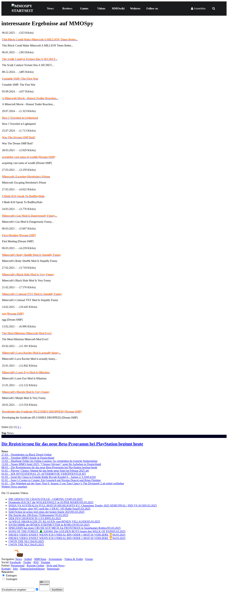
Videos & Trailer (73, 559)
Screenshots (55, 559)
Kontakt (6, 568)
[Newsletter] (45, 584)
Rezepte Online (35, 565)
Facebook (15, 562)
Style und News (55, 565)
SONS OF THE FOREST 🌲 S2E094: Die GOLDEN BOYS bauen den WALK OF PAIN (67, 531)
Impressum (53, 568)
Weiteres (135, 8)
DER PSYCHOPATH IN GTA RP (35, 518)
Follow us (152, 8)
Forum (89, 559)
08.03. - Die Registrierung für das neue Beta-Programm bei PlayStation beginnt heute (49, 467)
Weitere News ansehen (14, 486)
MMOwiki (118, 8)
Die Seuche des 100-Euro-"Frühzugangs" (38, 515)
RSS (36, 562)
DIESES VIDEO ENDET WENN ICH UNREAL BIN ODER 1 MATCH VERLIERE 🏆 (67, 534)
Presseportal (17, 565)
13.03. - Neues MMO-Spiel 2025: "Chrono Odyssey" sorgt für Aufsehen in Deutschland (51, 464)
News (50, 8)
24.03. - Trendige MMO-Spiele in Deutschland (27, 457)
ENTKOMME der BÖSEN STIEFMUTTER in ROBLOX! (49, 524)
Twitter (27, 562)
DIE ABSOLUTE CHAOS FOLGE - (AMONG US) (45, 499)
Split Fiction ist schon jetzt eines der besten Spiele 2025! (46, 511)
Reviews (67, 8)
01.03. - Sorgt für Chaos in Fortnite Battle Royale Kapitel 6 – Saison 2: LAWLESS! (48, 477)
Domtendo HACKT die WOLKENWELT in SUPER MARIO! (51, 502)
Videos (101, 8)
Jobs (15, 568)
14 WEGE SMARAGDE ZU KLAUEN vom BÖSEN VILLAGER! (54, 521)
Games (84, 8)
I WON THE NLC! (26, 541)
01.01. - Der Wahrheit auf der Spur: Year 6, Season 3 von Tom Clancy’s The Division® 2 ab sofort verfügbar (62, 483)
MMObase (40, 559)
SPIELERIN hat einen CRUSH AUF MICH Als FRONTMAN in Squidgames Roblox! (65, 527)
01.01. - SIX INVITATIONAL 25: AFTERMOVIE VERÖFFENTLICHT (43, 473)
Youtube (45, 562)
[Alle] (45, 582)
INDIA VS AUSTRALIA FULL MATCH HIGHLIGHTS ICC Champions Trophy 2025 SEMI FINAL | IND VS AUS (83, 505)
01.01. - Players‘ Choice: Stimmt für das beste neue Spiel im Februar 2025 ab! (45, 470)
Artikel (28, 559)
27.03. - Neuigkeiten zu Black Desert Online (26, 454)
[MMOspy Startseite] (12, 555)
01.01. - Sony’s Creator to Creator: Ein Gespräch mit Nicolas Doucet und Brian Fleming (51, 480)
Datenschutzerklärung (32, 568)
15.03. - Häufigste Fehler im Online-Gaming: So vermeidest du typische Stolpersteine (49, 461)
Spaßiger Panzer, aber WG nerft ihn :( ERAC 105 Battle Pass (49, 508)
